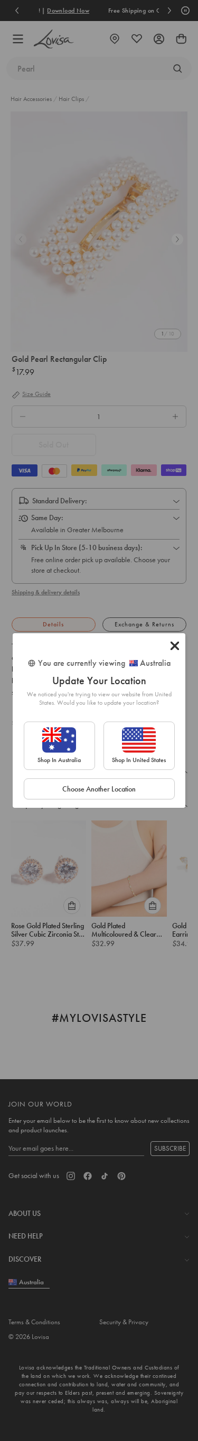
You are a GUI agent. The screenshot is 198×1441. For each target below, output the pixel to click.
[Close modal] (174, 645)
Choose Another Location (99, 789)
